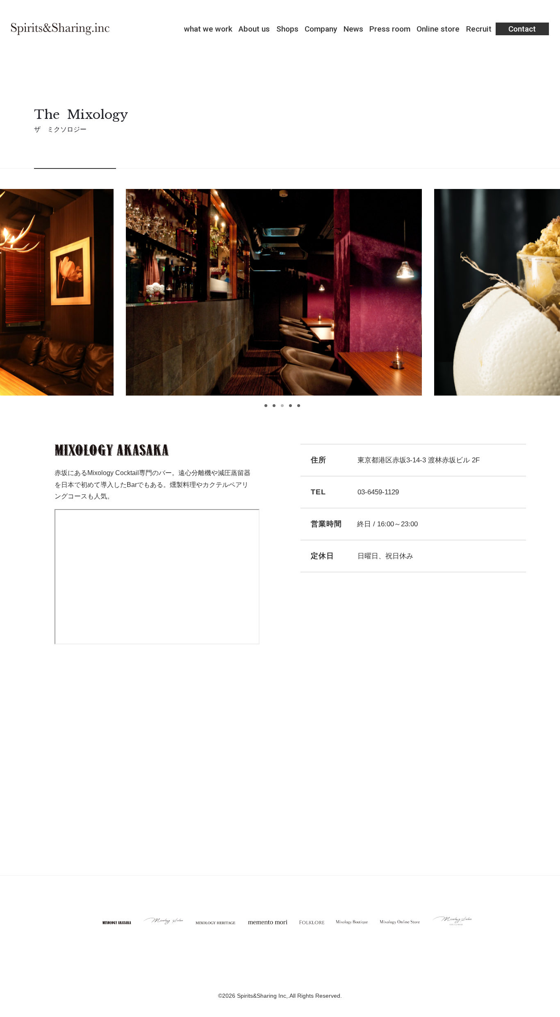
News (353, 29)
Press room (389, 29)
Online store (438, 29)
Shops (287, 29)
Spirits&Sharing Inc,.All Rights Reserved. (289, 995)
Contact (522, 29)
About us (254, 29)
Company (321, 29)
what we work (208, 29)
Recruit (479, 29)
